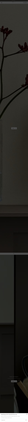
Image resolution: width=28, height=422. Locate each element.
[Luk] (27, 414)
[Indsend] (25, 420)
